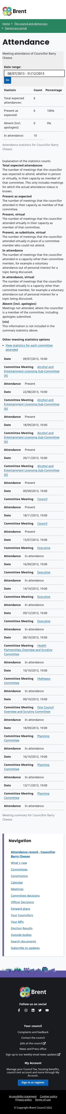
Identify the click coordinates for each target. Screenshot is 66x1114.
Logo (14, 11)
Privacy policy (23, 1099)
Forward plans (20, 909)
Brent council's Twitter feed (40, 1010)
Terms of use (43, 1099)
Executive (43, 548)
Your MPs (17, 922)
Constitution (19, 876)
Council (42, 499)
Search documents (23, 941)
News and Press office (33, 1048)
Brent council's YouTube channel (47, 1010)
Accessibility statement (23, 1096)
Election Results (22, 928)
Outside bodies (21, 935)
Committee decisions (25, 895)
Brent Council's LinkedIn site (33, 1010)
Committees (19, 869)
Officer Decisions (22, 902)
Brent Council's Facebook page (19, 1010)
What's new (19, 863)
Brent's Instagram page (26, 1010)
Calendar (17, 882)
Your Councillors (22, 915)
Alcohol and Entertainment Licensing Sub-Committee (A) (31, 371)
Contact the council (33, 1037)
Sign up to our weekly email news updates (32, 1054)
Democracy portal (16, 28)
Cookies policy (48, 1096)
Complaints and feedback (33, 1032)
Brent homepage (33, 992)
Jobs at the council (31, 1043)
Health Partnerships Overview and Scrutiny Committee (28, 650)
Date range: (12, 67)
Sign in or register (33, 1082)
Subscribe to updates (25, 948)
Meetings (17, 889)
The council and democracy (30, 24)
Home (6, 24)
